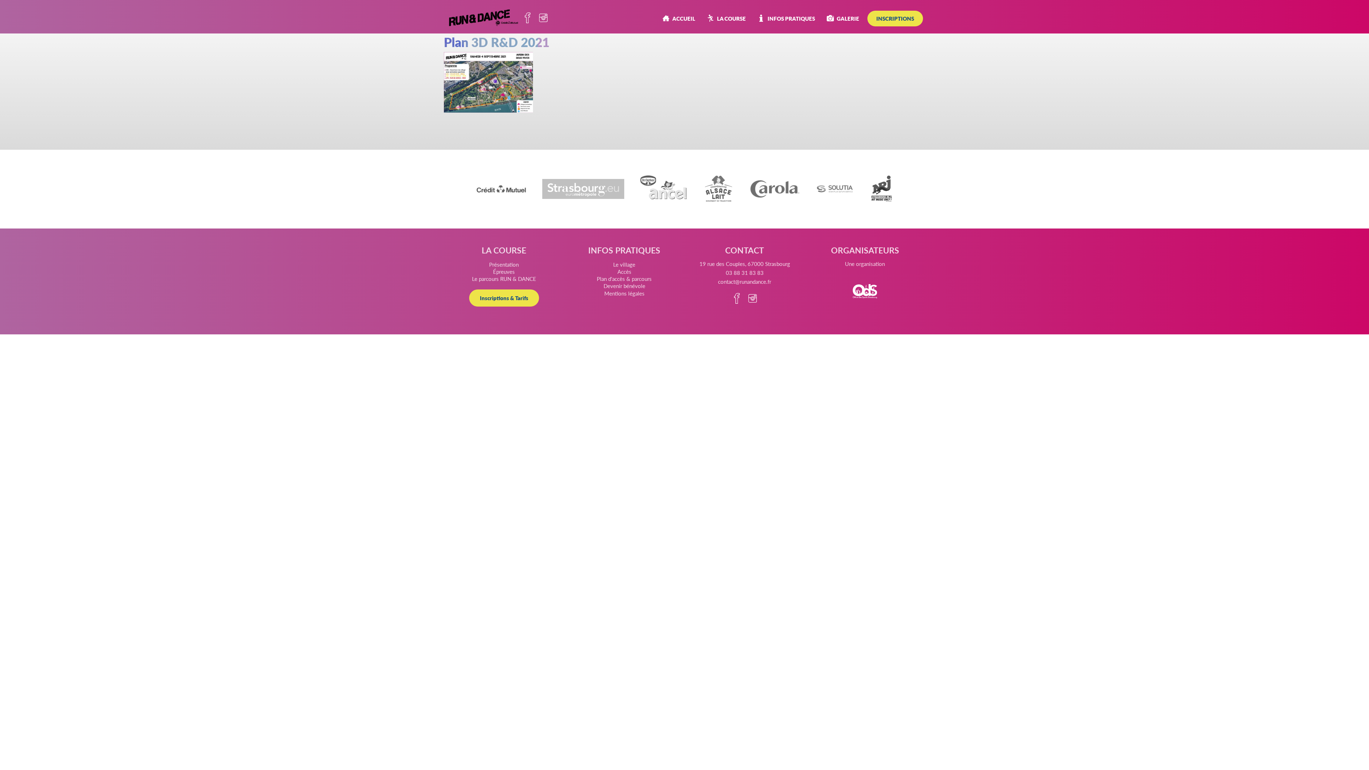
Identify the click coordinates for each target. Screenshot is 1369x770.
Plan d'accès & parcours (624, 278)
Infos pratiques (791, 18)
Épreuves (504, 271)
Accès (624, 271)
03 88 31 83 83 (745, 272)
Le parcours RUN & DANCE (504, 278)
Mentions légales (624, 293)
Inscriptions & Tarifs (504, 298)
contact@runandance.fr (744, 281)
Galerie (848, 18)
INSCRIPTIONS (895, 18)
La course (731, 18)
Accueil (683, 18)
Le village (624, 264)
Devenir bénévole (624, 285)
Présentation (504, 264)
